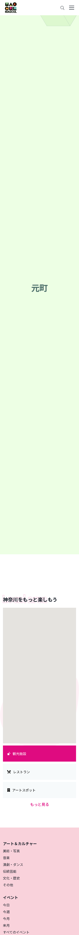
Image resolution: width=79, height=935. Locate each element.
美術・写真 (11, 850)
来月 (6, 925)
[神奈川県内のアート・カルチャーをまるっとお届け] (10, 7)
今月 (6, 918)
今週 (6, 911)
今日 (6, 904)
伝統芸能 (9, 871)
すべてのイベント (16, 932)
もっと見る (39, 804)
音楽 (6, 857)
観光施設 (19, 753)
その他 (8, 884)
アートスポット (24, 790)
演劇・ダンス (13, 864)
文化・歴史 (11, 878)
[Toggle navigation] (72, 8)
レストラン (21, 771)
